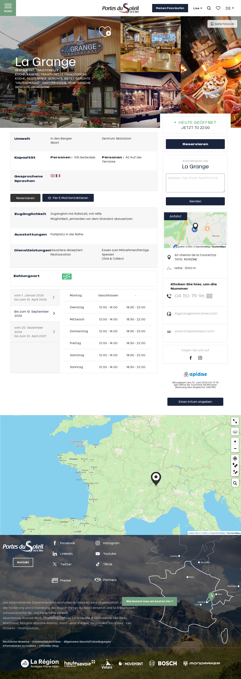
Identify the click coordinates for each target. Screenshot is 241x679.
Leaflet (191, 532)
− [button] (235, 448)
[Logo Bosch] (163, 663)
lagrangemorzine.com (196, 313)
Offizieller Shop (49, 645)
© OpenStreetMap (216, 532)
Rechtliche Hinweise (16, 641)
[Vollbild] (235, 421)
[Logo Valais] (107, 663)
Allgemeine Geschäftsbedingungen (87, 641)
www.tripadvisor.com (194, 331)
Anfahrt (176, 216)
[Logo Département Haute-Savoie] (79, 663)
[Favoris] (218, 8)
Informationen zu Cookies (19, 645)
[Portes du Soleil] (120, 8)
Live (196, 8)
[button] (209, 8)
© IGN (204, 532)
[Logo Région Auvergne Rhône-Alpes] (40, 663)
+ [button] (235, 441)
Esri (197, 532)
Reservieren (25, 198)
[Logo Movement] (131, 663)
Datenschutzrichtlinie (46, 641)
